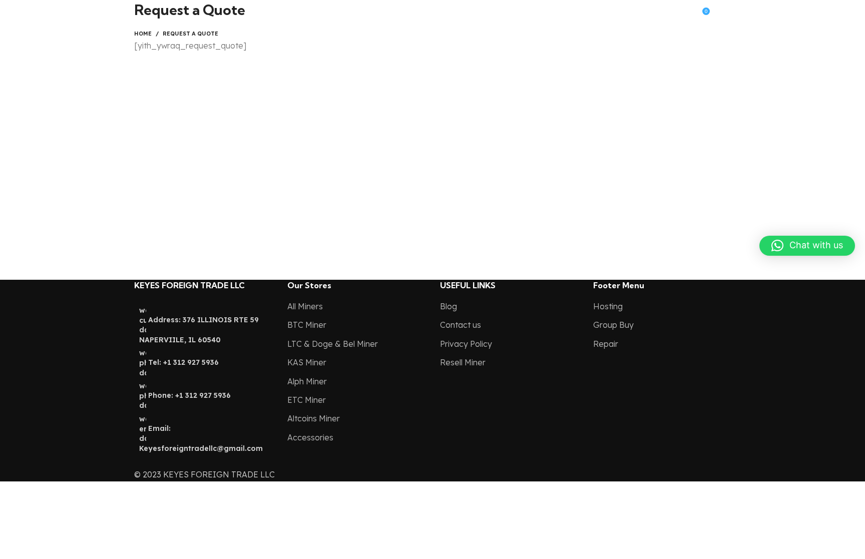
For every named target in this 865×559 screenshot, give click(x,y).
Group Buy (613, 325)
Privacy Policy (466, 344)
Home (143, 33)
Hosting (608, 306)
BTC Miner (306, 325)
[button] (807, 246)
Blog (448, 306)
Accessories (310, 437)
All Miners (305, 306)
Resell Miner (463, 362)
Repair (605, 344)
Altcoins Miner (313, 418)
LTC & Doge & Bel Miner (332, 344)
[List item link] (203, 379)
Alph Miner (307, 381)
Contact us (460, 325)
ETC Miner (306, 400)
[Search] (621, 10)
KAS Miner (306, 362)
